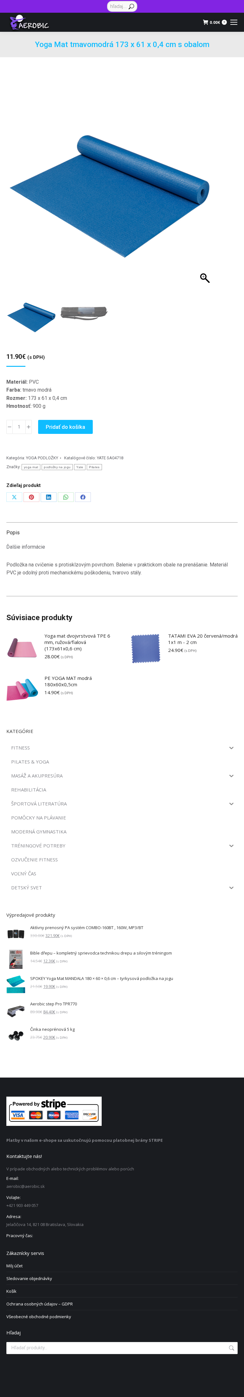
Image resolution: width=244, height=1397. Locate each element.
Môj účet (14, 1266)
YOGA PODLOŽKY (42, 457)
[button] (202, 190)
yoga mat (31, 467)
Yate (79, 467)
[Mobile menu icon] (234, 22)
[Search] (131, 6)
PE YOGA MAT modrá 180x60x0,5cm (68, 681)
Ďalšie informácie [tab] (25, 547)
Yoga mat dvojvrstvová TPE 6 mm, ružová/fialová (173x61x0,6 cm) (77, 642)
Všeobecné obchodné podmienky (38, 1316)
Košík (11, 1291)
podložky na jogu (57, 467)
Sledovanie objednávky (29, 1278)
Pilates (94, 467)
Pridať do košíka (65, 427)
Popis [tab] (13, 533)
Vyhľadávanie (231, 1348)
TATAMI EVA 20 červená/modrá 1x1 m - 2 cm (203, 639)
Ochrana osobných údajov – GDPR (39, 1304)
